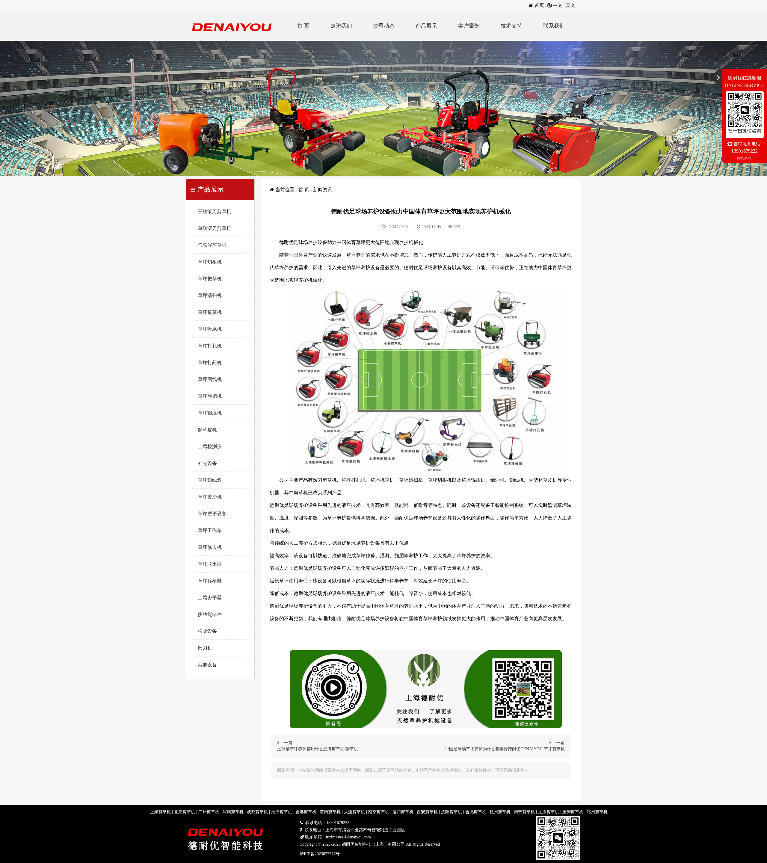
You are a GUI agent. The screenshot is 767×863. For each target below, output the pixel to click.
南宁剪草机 (524, 812)
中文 (557, 5)
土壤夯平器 (210, 597)
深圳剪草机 (233, 812)
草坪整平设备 (212, 513)
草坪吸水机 (210, 329)
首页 (539, 5)
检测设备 (207, 631)
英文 (570, 5)
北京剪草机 (184, 812)
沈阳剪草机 (451, 812)
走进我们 (341, 26)
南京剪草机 (378, 812)
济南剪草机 (330, 812)
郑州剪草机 (597, 812)
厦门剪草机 (402, 812)
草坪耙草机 (210, 278)
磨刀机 (205, 647)
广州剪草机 (208, 812)
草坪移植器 (210, 580)
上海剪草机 (160, 812)
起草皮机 (207, 429)
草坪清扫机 (210, 295)
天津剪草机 (281, 812)
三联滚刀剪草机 (214, 211)
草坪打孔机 (210, 345)
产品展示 (426, 26)
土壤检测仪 (210, 446)
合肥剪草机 (475, 812)
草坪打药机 (210, 362)
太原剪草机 (548, 812)
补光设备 (207, 463)
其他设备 (207, 664)
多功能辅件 (210, 614)
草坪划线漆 (210, 480)
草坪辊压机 (210, 412)
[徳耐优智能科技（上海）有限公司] (234, 39)
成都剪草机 (257, 812)
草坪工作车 (210, 530)
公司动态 (384, 26)
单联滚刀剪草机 (214, 228)
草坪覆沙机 (210, 496)
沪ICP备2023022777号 (320, 854)
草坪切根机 (210, 261)
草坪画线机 (210, 379)
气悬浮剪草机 (212, 245)
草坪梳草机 (210, 312)
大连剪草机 (354, 812)
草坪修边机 (210, 547)
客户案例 (469, 26)
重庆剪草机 (572, 812)
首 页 (303, 26)
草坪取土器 (210, 564)
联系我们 (554, 26)
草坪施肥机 (210, 396)
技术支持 (511, 26)
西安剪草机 (427, 812)
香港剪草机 (305, 812)
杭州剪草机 (500, 812)
